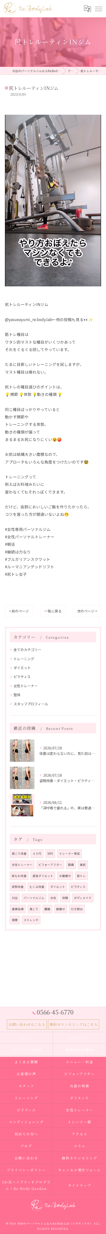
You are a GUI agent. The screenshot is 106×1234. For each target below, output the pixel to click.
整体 (17, 694)
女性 (53, 898)
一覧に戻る (53, 610)
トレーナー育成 (69, 853)
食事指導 (18, 909)
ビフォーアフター (50, 865)
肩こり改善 (19, 853)
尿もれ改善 (19, 876)
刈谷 (15, 898)
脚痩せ (60, 909)
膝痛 (71, 865)
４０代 (37, 853)
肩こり (34, 909)
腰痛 (47, 909)
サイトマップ (79, 1185)
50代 (50, 853)
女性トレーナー (26, 685)
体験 (65, 898)
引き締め (77, 909)
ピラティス (22, 676)
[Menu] (98, 8)
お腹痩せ (65, 876)
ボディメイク (82, 898)
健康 (15, 920)
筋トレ (81, 876)
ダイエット (22, 667)
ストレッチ (31, 920)
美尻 (83, 865)
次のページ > (87, 610)
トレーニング (24, 658)
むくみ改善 (37, 887)
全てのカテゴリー (27, 649)
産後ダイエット (43, 876)
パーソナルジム (34, 898)
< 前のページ (19, 610)
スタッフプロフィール (31, 703)
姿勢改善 (18, 887)
